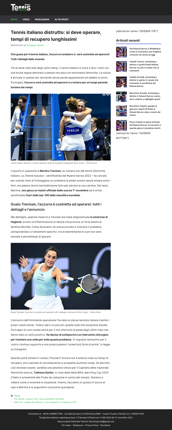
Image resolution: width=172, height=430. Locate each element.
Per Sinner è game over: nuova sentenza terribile (39, 399)
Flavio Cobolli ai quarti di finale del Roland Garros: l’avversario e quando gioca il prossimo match (145, 125)
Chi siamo (66, 425)
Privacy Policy (91, 425)
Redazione (78, 425)
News (14, 19)
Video (26, 19)
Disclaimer (105, 425)
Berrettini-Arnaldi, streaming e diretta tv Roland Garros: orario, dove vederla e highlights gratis (145, 96)
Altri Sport (62, 19)
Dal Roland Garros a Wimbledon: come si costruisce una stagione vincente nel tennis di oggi (145, 51)
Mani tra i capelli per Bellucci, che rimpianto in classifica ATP (45, 402)
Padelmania (42, 19)
